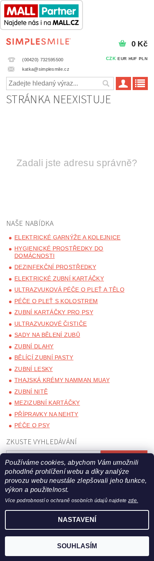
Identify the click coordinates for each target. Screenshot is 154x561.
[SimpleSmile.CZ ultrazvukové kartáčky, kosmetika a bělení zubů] (38, 40)
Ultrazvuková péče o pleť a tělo (69, 289)
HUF (133, 58)
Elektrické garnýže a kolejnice (67, 237)
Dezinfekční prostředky (55, 267)
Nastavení (77, 519)
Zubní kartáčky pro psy (53, 312)
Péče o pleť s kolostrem (56, 301)
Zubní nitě (31, 391)
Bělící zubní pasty (44, 357)
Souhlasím (77, 545)
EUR (121, 58)
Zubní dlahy (34, 346)
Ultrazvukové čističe (50, 323)
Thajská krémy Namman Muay (62, 380)
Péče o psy (32, 425)
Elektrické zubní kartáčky (59, 278)
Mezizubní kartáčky (47, 402)
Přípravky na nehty (46, 414)
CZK (111, 58)
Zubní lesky (33, 369)
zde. (133, 500)
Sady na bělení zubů (47, 335)
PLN (143, 58)
